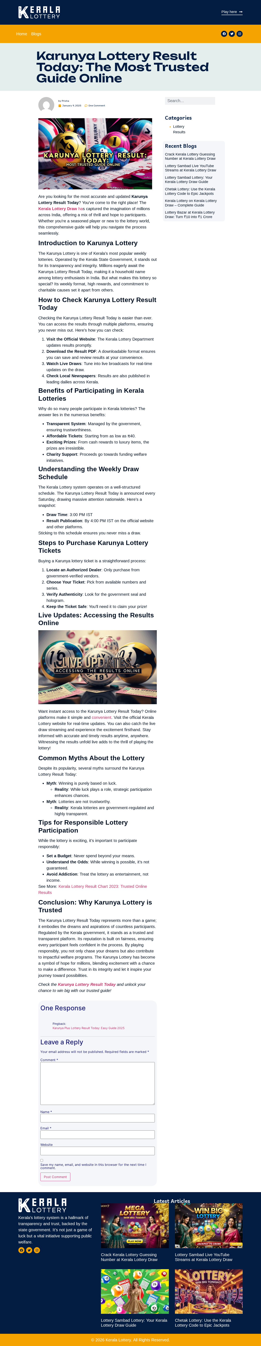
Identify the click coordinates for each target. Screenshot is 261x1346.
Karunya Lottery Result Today (87, 984)
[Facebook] (224, 34)
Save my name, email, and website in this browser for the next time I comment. (93, 1166)
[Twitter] (232, 34)
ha (60, 208)
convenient (101, 717)
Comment (49, 1059)
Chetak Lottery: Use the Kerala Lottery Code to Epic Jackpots (190, 191)
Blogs (36, 34)
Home (21, 34)
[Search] (219, 101)
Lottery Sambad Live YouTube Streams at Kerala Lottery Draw (190, 168)
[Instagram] (240, 34)
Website (46, 1144)
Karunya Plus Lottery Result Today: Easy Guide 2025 (89, 1028)
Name (46, 1111)
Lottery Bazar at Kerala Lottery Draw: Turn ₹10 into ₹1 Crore (190, 214)
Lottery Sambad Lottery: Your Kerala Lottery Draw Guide (188, 179)
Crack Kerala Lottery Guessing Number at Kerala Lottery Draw (190, 156)
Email (45, 1128)
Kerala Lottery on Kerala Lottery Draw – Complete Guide (191, 203)
